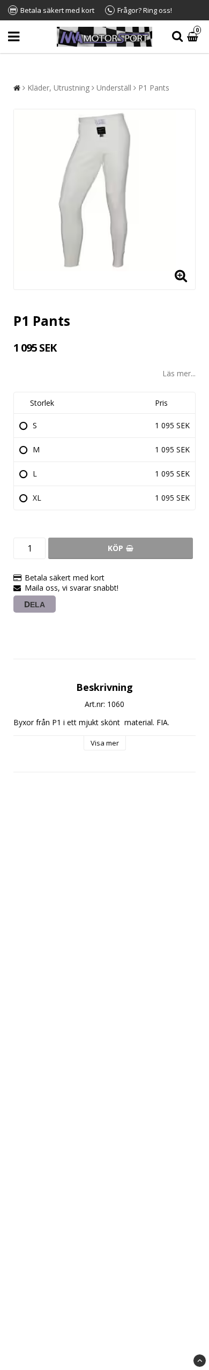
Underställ (113, 88)
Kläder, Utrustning (58, 88)
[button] (194, 37)
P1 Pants (153, 88)
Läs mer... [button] (179, 373)
